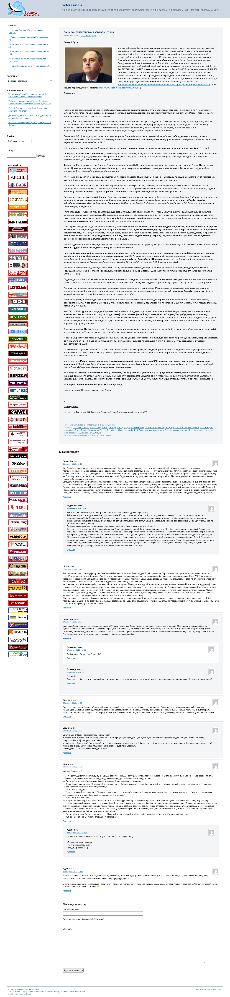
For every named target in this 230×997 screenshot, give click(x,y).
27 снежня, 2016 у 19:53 (76, 672)
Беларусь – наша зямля (23, 9)
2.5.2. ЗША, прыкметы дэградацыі (159, 427)
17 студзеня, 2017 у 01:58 (73, 871)
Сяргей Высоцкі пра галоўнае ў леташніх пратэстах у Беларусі (27, 109)
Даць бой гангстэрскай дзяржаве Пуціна (89, 32)
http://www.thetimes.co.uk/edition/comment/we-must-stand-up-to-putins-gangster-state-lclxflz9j (164, 84)
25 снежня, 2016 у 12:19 (72, 464)
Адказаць (67, 497)
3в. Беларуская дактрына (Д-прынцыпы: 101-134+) (27, 60)
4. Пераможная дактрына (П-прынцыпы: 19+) (29, 66)
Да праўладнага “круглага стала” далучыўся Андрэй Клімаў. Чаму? (29, 116)
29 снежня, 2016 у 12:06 (72, 731)
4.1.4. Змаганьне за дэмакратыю (148, 430)
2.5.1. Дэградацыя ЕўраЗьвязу (130, 427)
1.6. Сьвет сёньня (81, 427)
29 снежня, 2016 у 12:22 (72, 767)
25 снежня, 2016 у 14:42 (72, 569)
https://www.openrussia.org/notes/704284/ (119, 87)
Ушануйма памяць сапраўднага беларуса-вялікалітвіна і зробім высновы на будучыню (29, 102)
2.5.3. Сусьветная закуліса (187, 427)
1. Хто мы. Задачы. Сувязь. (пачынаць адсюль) (26, 31)
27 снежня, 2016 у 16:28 (76, 650)
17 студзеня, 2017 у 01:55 (77, 832)
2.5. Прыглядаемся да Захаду (103, 427)
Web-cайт (67, 929)
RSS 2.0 (92, 433)
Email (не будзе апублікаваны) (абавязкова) (83, 919)
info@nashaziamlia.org (22, 994)
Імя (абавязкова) (71, 909)
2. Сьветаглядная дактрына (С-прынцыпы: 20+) (28, 38)
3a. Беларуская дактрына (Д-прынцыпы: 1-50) (28, 45)
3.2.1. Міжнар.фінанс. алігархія (119, 430)
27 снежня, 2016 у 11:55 (72, 622)
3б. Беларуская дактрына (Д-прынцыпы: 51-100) (29, 52)
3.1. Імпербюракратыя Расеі (92, 430)
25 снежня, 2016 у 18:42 (76, 508)
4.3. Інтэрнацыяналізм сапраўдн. (178, 430)
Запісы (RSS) (201, 989)
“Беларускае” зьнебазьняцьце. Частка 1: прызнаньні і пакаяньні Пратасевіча (27, 95)
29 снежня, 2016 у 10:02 (72, 703)
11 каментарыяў (88, 36)
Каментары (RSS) (214, 989)
